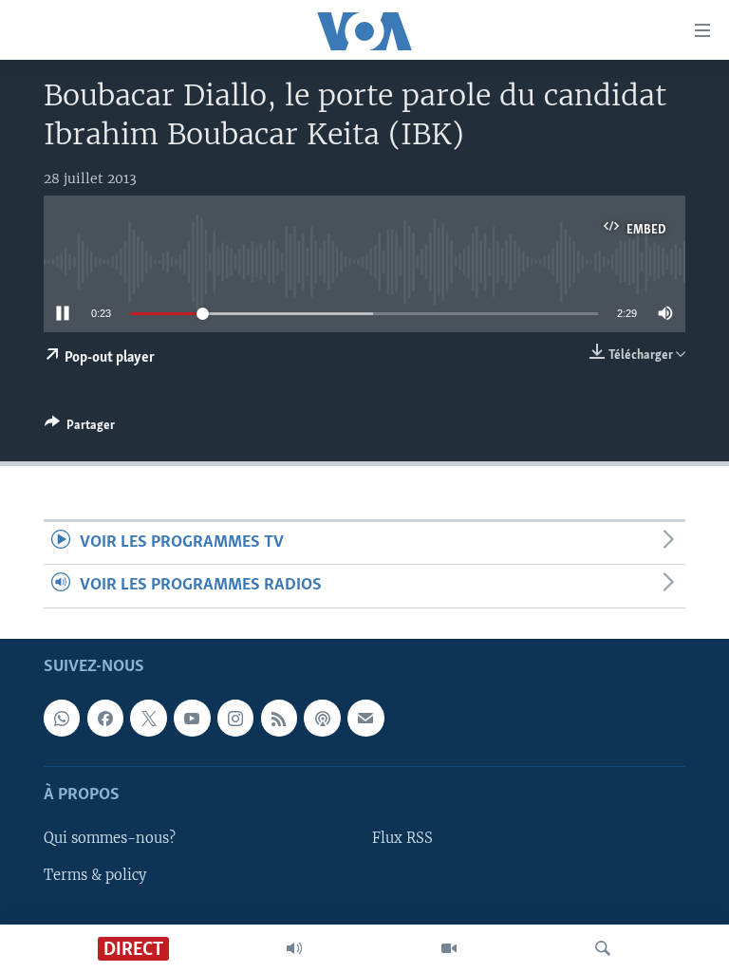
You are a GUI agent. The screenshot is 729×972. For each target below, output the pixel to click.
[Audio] (294, 948)
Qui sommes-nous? (110, 838)
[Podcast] (322, 718)
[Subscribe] (365, 718)
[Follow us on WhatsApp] (62, 718)
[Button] (80, 428)
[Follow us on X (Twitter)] (148, 718)
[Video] (449, 948)
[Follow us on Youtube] (192, 718)
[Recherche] (602, 948)
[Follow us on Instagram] (235, 718)
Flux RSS (402, 838)
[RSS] (279, 718)
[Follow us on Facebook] (105, 718)
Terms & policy (95, 874)
